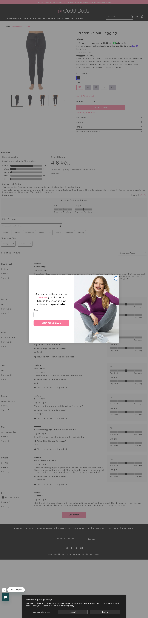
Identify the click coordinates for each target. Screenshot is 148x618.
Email (36, 310)
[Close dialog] (116, 278)
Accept (72, 612)
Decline (105, 612)
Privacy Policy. (67, 606)
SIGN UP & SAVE (51, 323)
